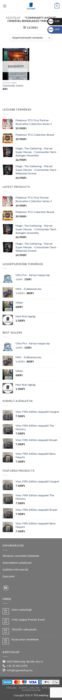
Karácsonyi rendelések (25, 639)
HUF (54, 29)
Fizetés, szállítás (29, 688)
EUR (54, 21)
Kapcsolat (48, 688)
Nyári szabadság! (22, 609)
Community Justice (13, 86)
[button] (5, 6)
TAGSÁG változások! (24, 629)
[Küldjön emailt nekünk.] (6, 588)
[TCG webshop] (31, 6)
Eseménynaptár (31, 690)
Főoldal (11, 688)
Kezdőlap (13, 17)
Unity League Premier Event (28, 619)
